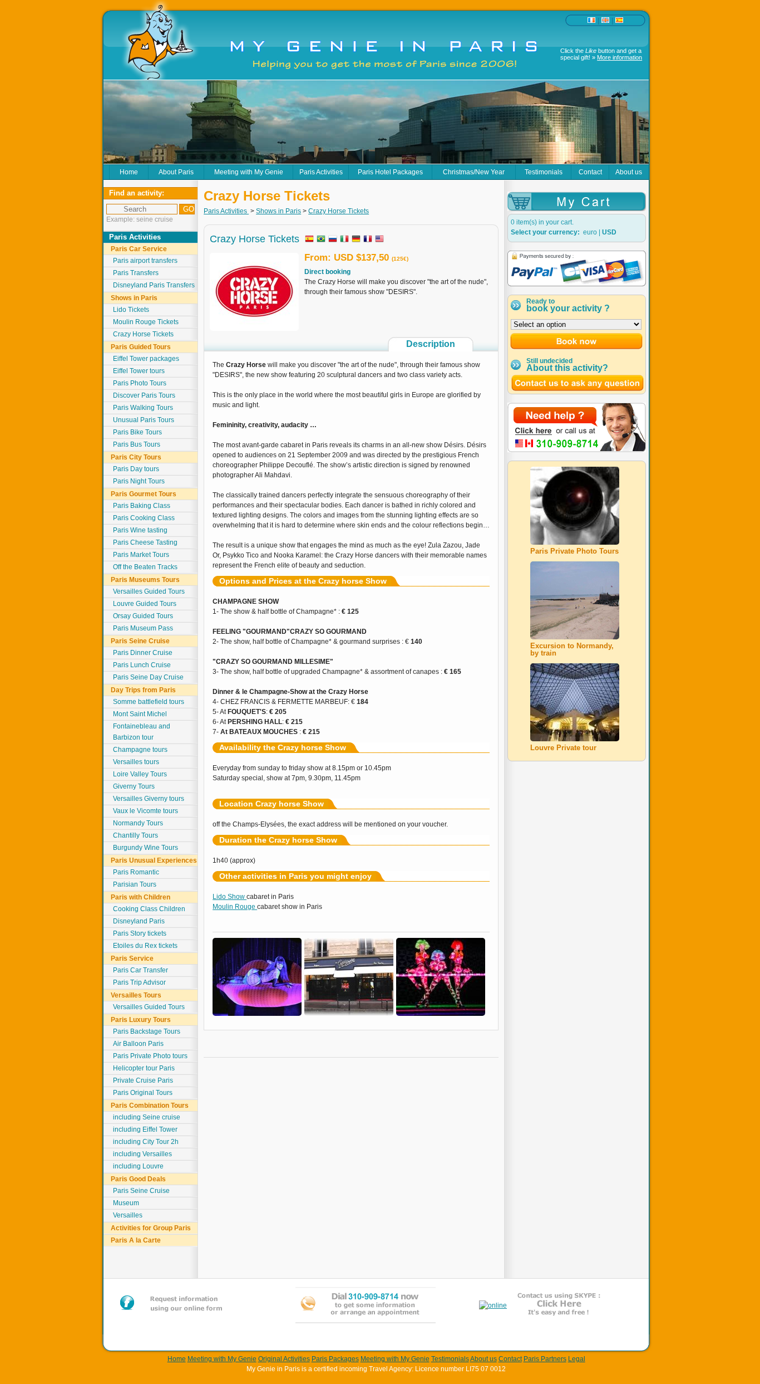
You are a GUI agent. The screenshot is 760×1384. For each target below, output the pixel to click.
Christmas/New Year (474, 172)
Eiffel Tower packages (146, 359)
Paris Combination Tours (150, 1105)
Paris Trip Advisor (139, 982)
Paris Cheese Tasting (145, 542)
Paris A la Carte (136, 1240)
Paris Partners (545, 1359)
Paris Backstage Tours (146, 1031)
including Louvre (138, 1166)
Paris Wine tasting (140, 530)
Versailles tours (136, 762)
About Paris (176, 172)
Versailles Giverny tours (148, 799)
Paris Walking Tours (143, 408)
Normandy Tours (138, 823)
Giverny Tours (134, 786)
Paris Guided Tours (141, 347)
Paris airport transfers (145, 261)
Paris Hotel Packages (390, 172)
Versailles (127, 1215)
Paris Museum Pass (143, 628)
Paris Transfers (136, 273)
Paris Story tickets (139, 933)
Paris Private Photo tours (150, 1056)
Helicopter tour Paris (144, 1068)
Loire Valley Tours (140, 774)
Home (129, 172)
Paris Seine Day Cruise (148, 677)
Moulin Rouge (235, 907)
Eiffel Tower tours (139, 371)
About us (628, 172)
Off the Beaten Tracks (145, 567)
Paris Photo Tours (139, 383)
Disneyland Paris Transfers (154, 285)
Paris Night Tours (139, 481)
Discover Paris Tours (144, 395)
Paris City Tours (136, 457)
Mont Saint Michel (140, 714)
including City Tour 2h (146, 1142)
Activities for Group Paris (151, 1228)
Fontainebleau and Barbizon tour (141, 731)
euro (590, 232)
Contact (590, 172)
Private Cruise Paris (143, 1080)
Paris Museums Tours (145, 580)
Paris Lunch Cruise (142, 665)
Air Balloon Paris (138, 1044)
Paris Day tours (136, 469)
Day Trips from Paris (143, 690)
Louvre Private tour (563, 747)
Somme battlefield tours (148, 702)
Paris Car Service (139, 249)
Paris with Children (140, 897)
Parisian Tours (134, 884)
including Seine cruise (146, 1117)
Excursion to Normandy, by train (572, 649)
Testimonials (543, 172)
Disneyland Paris (139, 921)
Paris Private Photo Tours (574, 551)
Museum (126, 1203)
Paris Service (132, 958)
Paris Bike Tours (137, 432)
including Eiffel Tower (145, 1129)
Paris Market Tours (141, 555)
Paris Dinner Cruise (142, 653)
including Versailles (142, 1154)
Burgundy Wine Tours (145, 848)
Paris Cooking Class (144, 518)
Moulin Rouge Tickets (146, 322)
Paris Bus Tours (136, 444)
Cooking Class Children (149, 909)
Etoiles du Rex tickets (145, 946)
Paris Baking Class (141, 506)
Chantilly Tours (135, 835)
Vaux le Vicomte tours (145, 811)
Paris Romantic (136, 872)
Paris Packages (335, 1359)
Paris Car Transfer (140, 970)
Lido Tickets (131, 310)
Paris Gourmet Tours (143, 494)
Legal (576, 1359)
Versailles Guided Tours (149, 591)
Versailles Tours (136, 995)
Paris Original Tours (142, 1093)
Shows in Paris (134, 298)
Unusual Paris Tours (143, 420)
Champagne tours (140, 750)
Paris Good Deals (138, 1179)
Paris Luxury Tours (141, 1020)
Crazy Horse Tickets (143, 334)
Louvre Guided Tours (144, 604)
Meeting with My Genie (248, 172)
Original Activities (284, 1359)
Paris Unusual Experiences (154, 860)
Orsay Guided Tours (143, 616)
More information (619, 57)
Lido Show (229, 897)
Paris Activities (321, 172)
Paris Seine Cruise (140, 641)
